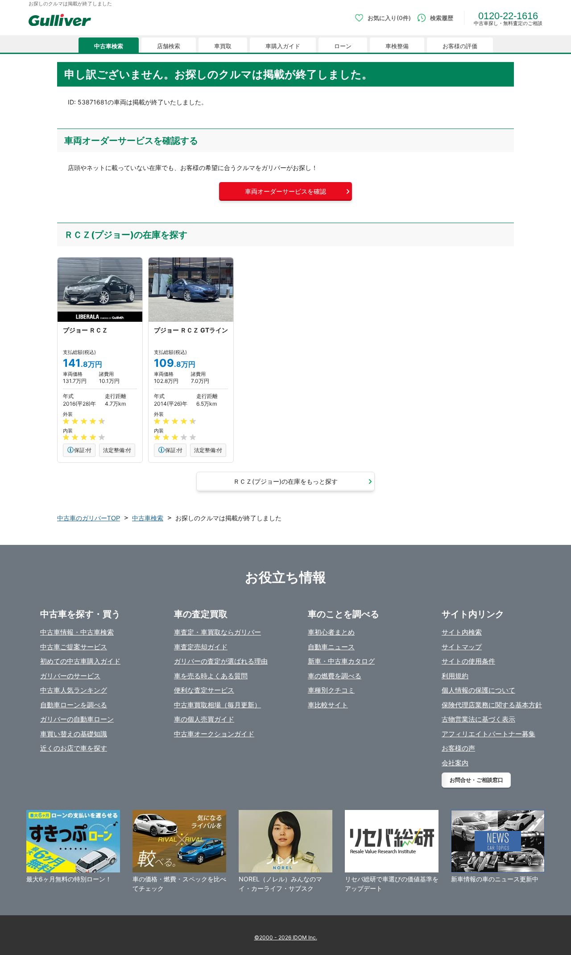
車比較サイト (328, 705)
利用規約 (455, 676)
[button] (285, 191)
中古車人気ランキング (73, 690)
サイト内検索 (462, 632)
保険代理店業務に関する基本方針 (492, 705)
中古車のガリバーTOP (88, 518)
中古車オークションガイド (214, 734)
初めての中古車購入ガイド (80, 661)
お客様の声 (458, 748)
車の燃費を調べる (334, 676)
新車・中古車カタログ (341, 661)
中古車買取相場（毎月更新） (217, 705)
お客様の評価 (460, 46)
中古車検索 (108, 46)
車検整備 (397, 46)
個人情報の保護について (478, 690)
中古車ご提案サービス (73, 647)
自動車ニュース (331, 647)
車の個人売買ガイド (204, 719)
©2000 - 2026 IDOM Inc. (285, 937)
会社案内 (455, 763)
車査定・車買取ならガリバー (217, 632)
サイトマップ (462, 647)
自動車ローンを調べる (73, 705)
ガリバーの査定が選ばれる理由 (221, 661)
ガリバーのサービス (70, 676)
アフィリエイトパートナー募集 (488, 734)
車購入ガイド (282, 46)
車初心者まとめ (331, 632)
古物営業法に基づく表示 (478, 719)
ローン (343, 46)
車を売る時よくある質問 (211, 676)
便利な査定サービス (204, 690)
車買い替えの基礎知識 (73, 734)
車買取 (223, 46)
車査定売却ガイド (201, 647)
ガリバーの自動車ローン (77, 719)
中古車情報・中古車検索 (77, 632)
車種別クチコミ (331, 690)
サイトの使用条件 (468, 661)
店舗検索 (168, 46)
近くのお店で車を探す (73, 748)
